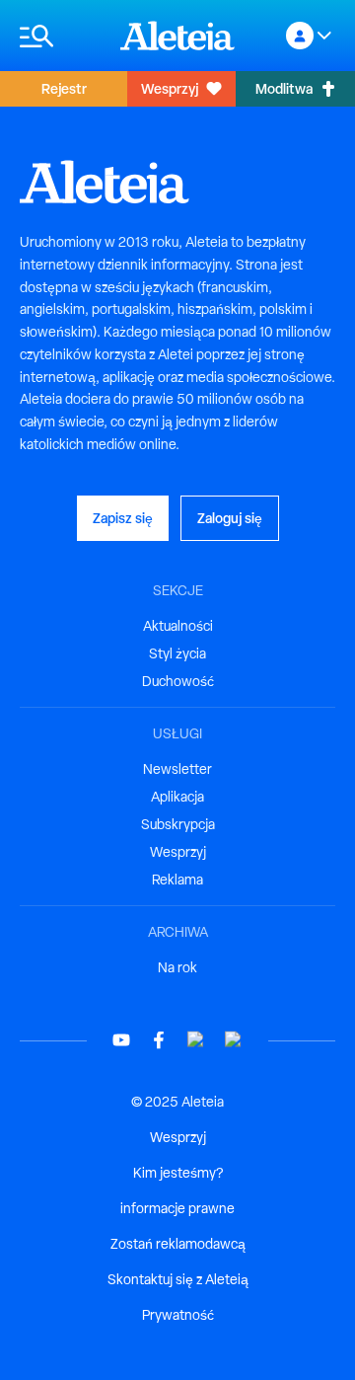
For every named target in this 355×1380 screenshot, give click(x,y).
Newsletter (177, 769)
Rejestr (64, 88)
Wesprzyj (169, 88)
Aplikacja (177, 796)
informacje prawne (177, 1208)
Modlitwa (284, 88)
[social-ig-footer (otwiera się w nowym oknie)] (234, 1040)
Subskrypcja (178, 824)
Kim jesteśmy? (178, 1173)
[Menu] (60, 36)
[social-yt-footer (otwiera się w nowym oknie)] (121, 1040)
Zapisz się (123, 517)
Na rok (177, 967)
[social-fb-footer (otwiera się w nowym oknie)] (159, 1040)
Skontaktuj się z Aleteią (177, 1279)
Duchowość (178, 681)
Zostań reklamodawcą (178, 1244)
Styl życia (177, 653)
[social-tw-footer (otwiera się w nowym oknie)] (196, 1040)
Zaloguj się (229, 517)
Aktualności (178, 626)
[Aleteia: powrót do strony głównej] (177, 35)
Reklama (177, 879)
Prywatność (178, 1315)
